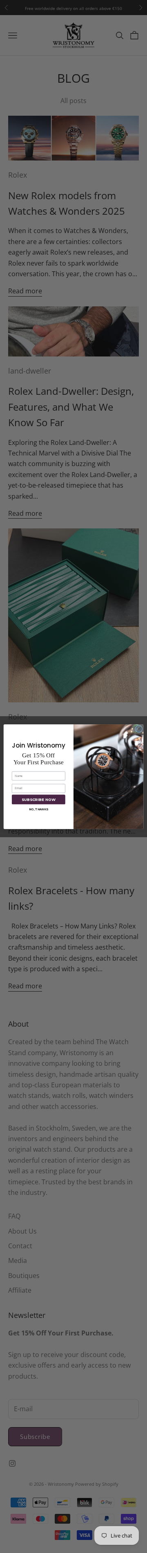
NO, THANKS (38, 809)
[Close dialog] (139, 729)
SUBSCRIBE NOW (39, 799)
